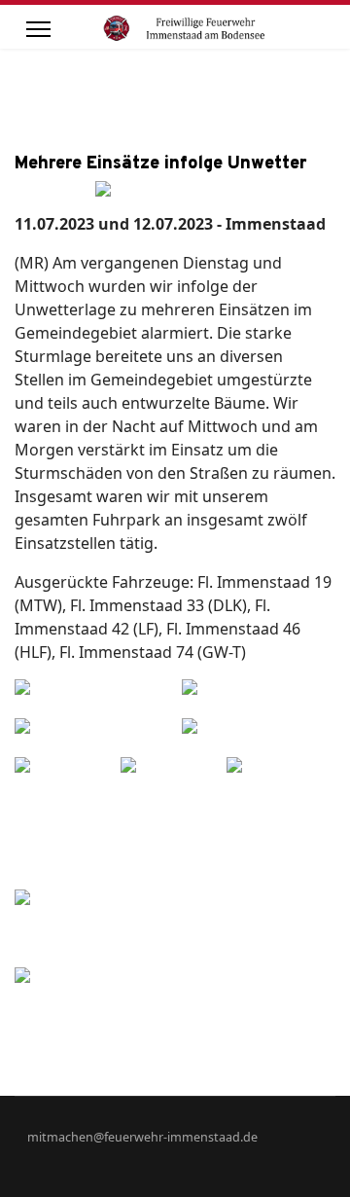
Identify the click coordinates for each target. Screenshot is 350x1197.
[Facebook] (300, 1157)
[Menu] (38, 29)
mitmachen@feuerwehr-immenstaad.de (142, 1137)
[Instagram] (330, 1157)
